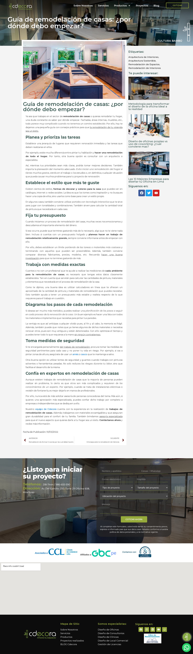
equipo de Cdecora (45, 409)
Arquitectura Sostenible (142, 60)
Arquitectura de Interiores (143, 57)
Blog (156, 5)
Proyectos (142, 5)
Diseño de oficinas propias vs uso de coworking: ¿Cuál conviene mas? (148, 144)
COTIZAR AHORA (134, 519)
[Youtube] (158, 629)
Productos (120, 5)
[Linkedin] (152, 629)
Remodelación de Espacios (144, 64)
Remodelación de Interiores (144, 68)
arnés (76, 354)
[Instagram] (146, 629)
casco (84, 354)
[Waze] (164, 629)
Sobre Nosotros (83, 5)
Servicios (103, 5)
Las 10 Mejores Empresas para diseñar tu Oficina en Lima (148, 180)
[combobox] (138, 471)
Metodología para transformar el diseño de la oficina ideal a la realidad (148, 106)
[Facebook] (141, 629)
